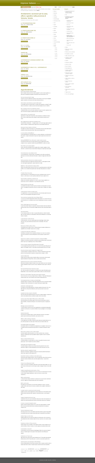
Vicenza (56, 56)
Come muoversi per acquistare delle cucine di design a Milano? (32, 197)
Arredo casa (68, 24)
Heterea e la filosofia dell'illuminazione (27, 338)
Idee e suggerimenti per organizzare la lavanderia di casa (30, 121)
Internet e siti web (68, 64)
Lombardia (55, 26)
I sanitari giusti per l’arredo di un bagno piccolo (29, 191)
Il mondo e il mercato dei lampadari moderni (28, 403)
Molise (55, 30)
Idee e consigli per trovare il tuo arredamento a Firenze (30, 108)
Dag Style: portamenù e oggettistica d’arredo (28, 350)
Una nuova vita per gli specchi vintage (27, 97)
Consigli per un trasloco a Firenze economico (28, 423)
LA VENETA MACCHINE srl (28, 37)
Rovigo (56, 51)
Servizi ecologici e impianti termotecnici (69, 84)
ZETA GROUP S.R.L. (26, 82)
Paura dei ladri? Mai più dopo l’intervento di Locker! (30, 268)
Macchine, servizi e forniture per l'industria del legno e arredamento (70, 36)
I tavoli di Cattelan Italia (25, 255)
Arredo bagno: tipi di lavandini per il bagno (28, 344)
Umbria (55, 43)
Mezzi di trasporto (68, 66)
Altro (66, 14)
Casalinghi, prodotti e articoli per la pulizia (70, 29)
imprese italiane (28, 3)
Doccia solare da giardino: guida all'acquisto (28, 91)
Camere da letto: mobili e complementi (70, 26)
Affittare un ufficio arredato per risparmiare (28, 318)
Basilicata (55, 13)
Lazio (54, 22)
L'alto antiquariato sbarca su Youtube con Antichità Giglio (31, 280)
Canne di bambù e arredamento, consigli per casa (29, 178)
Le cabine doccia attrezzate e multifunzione (28, 231)
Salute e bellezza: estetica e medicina (69, 79)
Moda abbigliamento (68, 68)
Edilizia (66, 47)
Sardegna (55, 36)
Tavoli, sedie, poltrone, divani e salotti (70, 43)
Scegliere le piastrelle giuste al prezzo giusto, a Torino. (30, 370)
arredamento (31, 449)
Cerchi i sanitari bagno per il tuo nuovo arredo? (29, 204)
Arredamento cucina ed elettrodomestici (70, 20)
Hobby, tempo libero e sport (69, 55)
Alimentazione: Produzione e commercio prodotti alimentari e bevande (69, 12)
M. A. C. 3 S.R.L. (25, 45)
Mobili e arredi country (25, 383)
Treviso (56, 53)
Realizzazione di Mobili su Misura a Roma (28, 225)
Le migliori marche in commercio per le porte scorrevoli (30, 390)
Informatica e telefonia (68, 62)
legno (41, 451)
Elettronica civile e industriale (70, 51)
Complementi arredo (69, 31)
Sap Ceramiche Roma (24, 211)
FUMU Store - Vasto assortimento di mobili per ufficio (30, 165)
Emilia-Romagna (56, 18)
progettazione (23, 452)
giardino (31, 450)
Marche (55, 28)
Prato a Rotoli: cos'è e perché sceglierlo (27, 145)
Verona (56, 58)
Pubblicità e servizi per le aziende (69, 76)
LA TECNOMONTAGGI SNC (28, 23)
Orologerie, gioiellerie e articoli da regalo (69, 70)
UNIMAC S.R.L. (25, 74)
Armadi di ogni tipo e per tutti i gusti (27, 184)
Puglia (55, 34)
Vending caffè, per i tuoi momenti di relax (28, 114)
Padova (56, 49)
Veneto (35, 10)
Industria (66, 60)
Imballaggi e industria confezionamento (68, 58)
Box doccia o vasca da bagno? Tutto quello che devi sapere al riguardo (33, 274)
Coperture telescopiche (25, 313)
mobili (25, 450)
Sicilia (55, 38)
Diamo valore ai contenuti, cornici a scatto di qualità (30, 331)
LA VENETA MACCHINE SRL (28, 30)
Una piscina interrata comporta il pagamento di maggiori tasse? (32, 250)
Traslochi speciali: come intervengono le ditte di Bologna (30, 441)
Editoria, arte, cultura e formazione (69, 49)
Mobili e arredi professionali (70, 38)
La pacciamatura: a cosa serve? (26, 428)
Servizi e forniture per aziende (68, 81)
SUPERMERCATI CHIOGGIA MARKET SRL (32, 60)
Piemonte (55, 32)
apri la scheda (24, 26)
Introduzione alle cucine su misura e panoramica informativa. (31, 261)
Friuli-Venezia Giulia (57, 20)
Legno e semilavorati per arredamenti (70, 33)
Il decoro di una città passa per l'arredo (27, 363)
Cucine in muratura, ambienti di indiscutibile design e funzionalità (32, 244)
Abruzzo (55, 11)
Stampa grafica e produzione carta (69, 89)
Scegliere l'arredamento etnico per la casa (28, 397)
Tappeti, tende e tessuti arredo (70, 40)
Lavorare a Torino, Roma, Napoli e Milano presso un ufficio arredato (32, 298)
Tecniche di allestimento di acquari (27, 410)
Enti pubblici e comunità (69, 53)
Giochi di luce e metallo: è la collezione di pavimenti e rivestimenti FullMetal (34, 238)
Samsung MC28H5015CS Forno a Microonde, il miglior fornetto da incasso (33, 140)
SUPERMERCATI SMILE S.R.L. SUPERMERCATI (34, 67)
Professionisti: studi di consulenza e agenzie (68, 73)
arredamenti (43, 449)
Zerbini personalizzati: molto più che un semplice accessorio (31, 160)
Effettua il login (38, 7)
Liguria (55, 24)
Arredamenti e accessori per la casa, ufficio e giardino (69, 17)
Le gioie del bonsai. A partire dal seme (27, 218)
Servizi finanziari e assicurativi (68, 87)
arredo (37, 450)
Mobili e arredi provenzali (25, 377)
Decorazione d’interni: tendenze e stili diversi (28, 127)
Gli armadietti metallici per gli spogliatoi (28, 324)
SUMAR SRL (24, 52)
